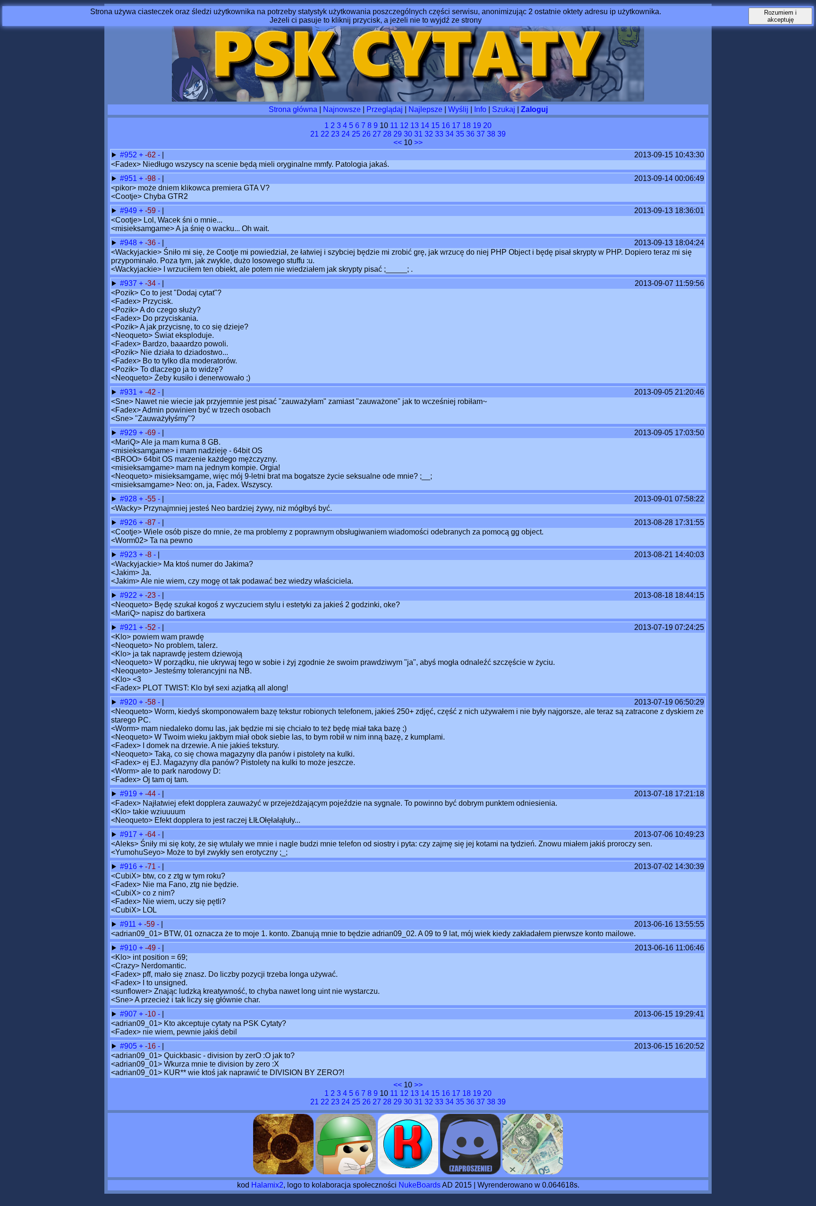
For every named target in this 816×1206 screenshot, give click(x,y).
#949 (129, 211)
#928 (129, 499)
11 (394, 125)
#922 (129, 595)
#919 (129, 794)
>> (418, 142)
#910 (129, 948)
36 (470, 134)
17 (456, 125)
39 (501, 134)
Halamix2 (267, 1185)
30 (408, 134)
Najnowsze (342, 109)
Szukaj (503, 109)
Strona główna (293, 109)
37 (480, 134)
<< (397, 142)
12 (404, 125)
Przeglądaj (384, 109)
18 (466, 125)
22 (325, 134)
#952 (129, 155)
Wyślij (458, 109)
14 (425, 125)
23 (335, 134)
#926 (129, 522)
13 (414, 125)
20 (487, 125)
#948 (129, 243)
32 (429, 134)
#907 (129, 1014)
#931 (129, 392)
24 (345, 134)
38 (491, 134)
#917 (129, 834)
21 (314, 134)
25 (356, 134)
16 (446, 125)
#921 (129, 627)
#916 (129, 866)
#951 (129, 178)
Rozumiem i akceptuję (780, 16)
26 (366, 134)
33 (439, 134)
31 (418, 134)
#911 (129, 924)
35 (460, 134)
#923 (129, 555)
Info (480, 109)
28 (387, 134)
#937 (129, 283)
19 (477, 125)
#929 (129, 433)
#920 (129, 702)
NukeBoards (420, 1185)
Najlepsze (425, 109)
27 (377, 134)
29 (397, 134)
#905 (129, 1046)
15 (435, 125)
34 (449, 134)
